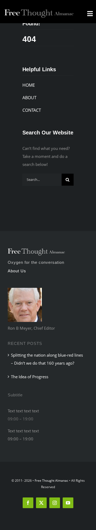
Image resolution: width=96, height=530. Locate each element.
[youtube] (68, 502)
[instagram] (54, 502)
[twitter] (41, 502)
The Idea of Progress (29, 376)
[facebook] (28, 502)
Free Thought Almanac (51, 480)
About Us (17, 271)
